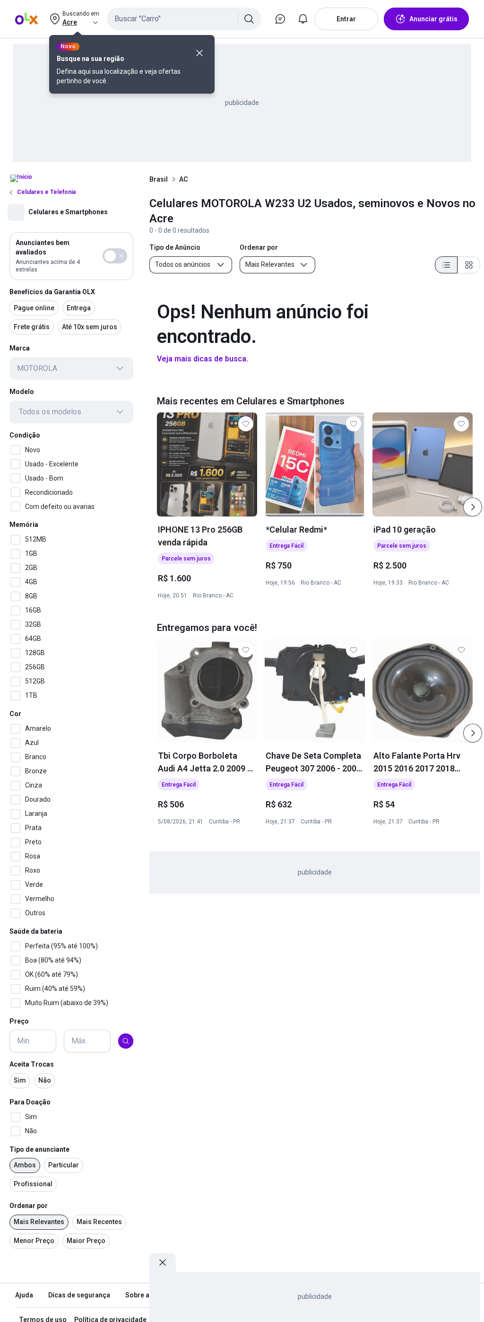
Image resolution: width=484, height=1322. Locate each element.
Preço (19, 1021)
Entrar (346, 19)
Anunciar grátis (433, 19)
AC (183, 179)
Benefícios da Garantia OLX (52, 292)
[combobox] (184, 19)
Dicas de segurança (79, 1295)
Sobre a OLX (144, 1295)
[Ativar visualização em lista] (446, 264)
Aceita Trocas (31, 1064)
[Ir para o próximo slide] (472, 507)
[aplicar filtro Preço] (125, 1041)
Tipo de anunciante (39, 1149)
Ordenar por (28, 1205)
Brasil (158, 179)
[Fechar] (199, 53)
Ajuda (24, 1295)
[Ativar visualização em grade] (469, 264)
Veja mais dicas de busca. (202, 358)
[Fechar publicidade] (162, 1262)
